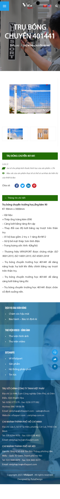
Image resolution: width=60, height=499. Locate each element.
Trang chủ (14, 46)
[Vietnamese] (45, 6)
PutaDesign (37, 479)
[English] (50, 6)
